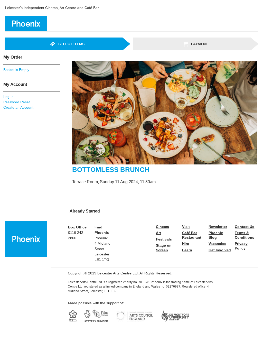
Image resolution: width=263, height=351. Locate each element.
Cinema (162, 227)
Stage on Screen (164, 247)
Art (158, 233)
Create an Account (18, 107)
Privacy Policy (241, 246)
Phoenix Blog (216, 235)
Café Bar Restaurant (191, 235)
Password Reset (16, 102)
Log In (8, 97)
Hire (185, 244)
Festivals (164, 239)
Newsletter (218, 227)
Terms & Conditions (244, 235)
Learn (187, 250)
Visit (186, 227)
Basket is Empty (16, 70)
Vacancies (217, 244)
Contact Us (244, 227)
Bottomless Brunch (110, 169)
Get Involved (220, 250)
